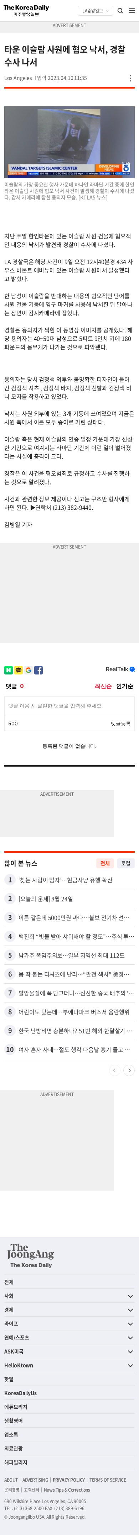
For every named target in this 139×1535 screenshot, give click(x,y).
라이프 (11, 1323)
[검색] (120, 10)
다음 (129, 1070)
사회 (9, 1295)
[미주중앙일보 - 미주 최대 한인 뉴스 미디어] (26, 10)
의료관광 (13, 1448)
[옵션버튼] (130, 78)
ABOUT (11, 1480)
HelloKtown (18, 1365)
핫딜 (9, 1378)
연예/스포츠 (16, 1337)
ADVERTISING (35, 1480)
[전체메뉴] (132, 10)
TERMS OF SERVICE (107, 1480)
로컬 (125, 863)
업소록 (11, 1434)
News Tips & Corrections (67, 1490)
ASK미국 (14, 1351)
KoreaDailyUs (20, 1392)
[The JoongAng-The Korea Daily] (30, 1255)
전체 (105, 863)
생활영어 (13, 1420)
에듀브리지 (15, 1406)
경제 (9, 1309)
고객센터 (31, 1490)
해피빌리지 (15, 1462)
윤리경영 (11, 1490)
